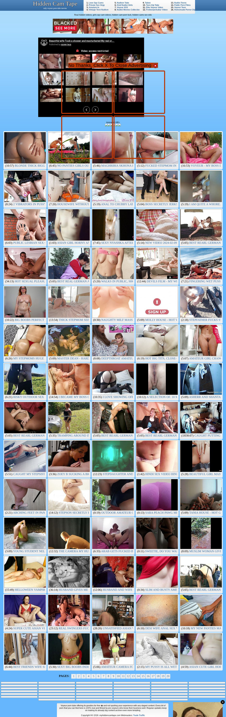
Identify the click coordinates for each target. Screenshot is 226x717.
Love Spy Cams (96, 3)
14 (138, 676)
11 (123, 676)
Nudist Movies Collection (128, 10)
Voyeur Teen (180, 7)
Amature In (94, 7)
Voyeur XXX (122, 7)
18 (158, 676)
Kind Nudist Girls (125, 5)
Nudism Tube (123, 3)
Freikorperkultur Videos (157, 10)
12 (128, 676)
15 (143, 676)
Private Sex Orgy (97, 5)
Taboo (148, 3)
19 (162, 676)
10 (118, 676)
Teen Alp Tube (152, 5)
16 (148, 676)
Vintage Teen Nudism (99, 10)
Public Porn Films (182, 5)
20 (167, 676)
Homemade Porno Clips (185, 10)
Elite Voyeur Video (154, 7)
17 (153, 676)
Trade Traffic (139, 715)
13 (133, 676)
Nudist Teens (180, 3)
